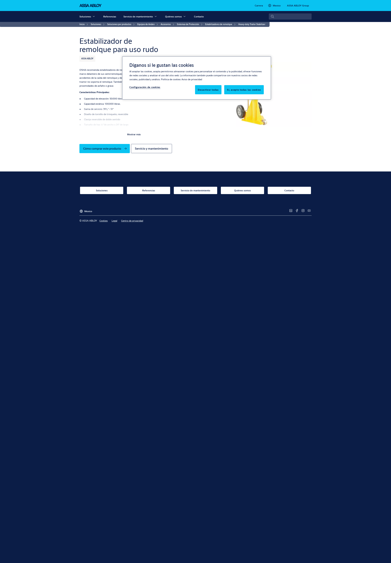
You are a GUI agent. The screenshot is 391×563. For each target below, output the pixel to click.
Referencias (109, 16)
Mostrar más (134, 134)
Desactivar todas (208, 89)
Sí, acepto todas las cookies (244, 89)
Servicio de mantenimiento (138, 16)
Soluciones (85, 16)
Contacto (199, 16)
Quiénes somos (173, 16)
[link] (259, 5)
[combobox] (290, 16)
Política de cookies (171, 79)
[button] (93, 16)
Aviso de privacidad (191, 79)
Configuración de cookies (144, 87)
